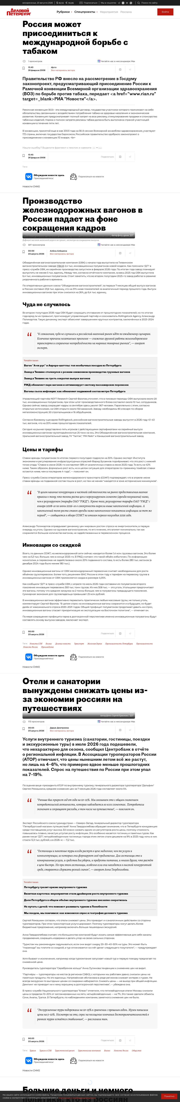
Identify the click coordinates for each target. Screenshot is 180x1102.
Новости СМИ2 (31, 186)
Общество (136, 1050)
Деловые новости (63, 643)
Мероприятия (109, 11)
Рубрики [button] (64, 11)
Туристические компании (89, 1050)
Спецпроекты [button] (85, 11)
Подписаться (90, 3)
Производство (47, 647)
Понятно (169, 1096)
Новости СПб (36, 643)
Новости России (30, 647)
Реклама (126, 11)
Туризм (33, 1050)
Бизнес (49, 643)
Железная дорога (94, 643)
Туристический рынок (65, 1050)
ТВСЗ (60, 266)
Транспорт (79, 643)
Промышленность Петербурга (119, 643)
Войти (165, 12)
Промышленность (144, 643)
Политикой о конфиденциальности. (77, 1098)
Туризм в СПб (45, 1050)
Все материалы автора (63, 70)
